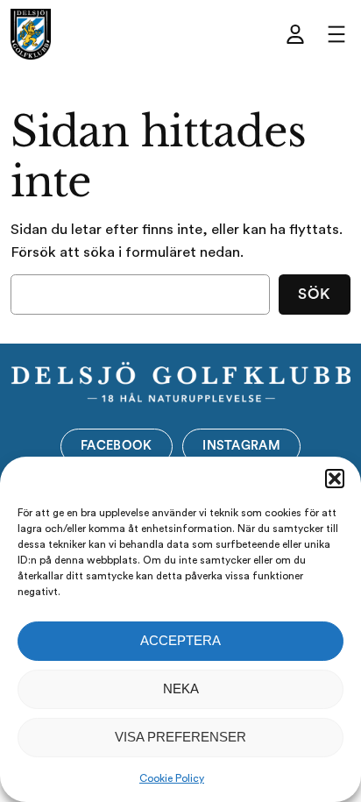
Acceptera (180, 640)
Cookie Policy (171, 778)
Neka (181, 688)
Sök (314, 294)
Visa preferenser (180, 736)
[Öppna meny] (336, 34)
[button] (334, 478)
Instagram (241, 445)
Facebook (116, 445)
